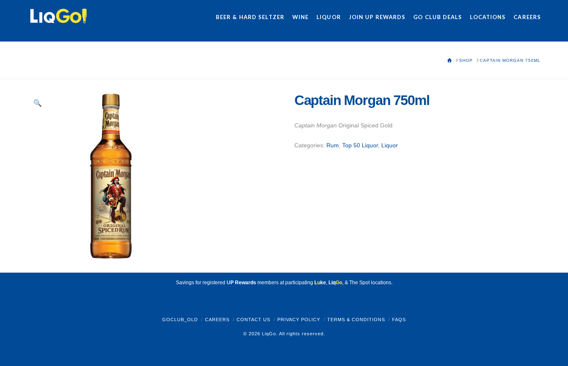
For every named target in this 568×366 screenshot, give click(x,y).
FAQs (399, 319)
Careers (217, 319)
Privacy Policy (298, 319)
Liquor (389, 145)
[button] (37, 103)
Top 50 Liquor (360, 145)
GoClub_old (180, 319)
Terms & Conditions (356, 319)
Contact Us (253, 319)
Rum (332, 145)
